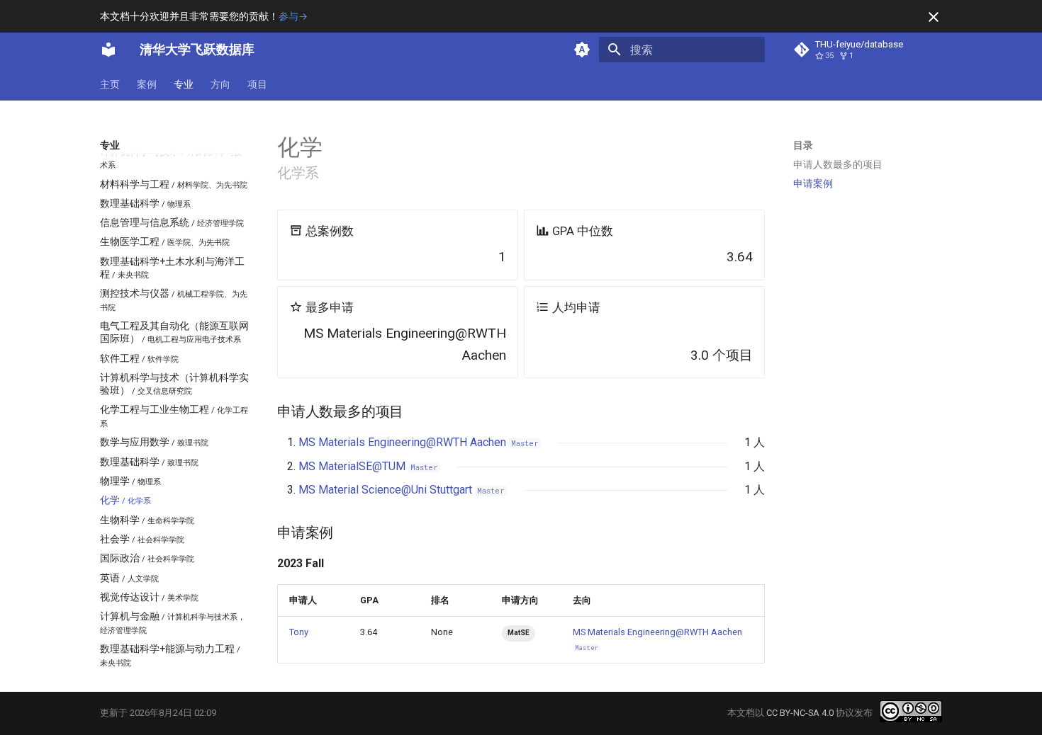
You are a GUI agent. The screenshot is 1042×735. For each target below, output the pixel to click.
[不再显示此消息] (933, 16)
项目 (257, 84)
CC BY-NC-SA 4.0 (800, 712)
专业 (184, 84)
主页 (110, 84)
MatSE (519, 632)
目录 (803, 145)
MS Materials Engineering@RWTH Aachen (418, 442)
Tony (298, 632)
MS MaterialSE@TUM (368, 466)
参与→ (293, 16)
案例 (147, 84)
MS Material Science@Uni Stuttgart (401, 489)
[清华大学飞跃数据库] (108, 49)
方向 (220, 84)
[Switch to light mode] (582, 49)
